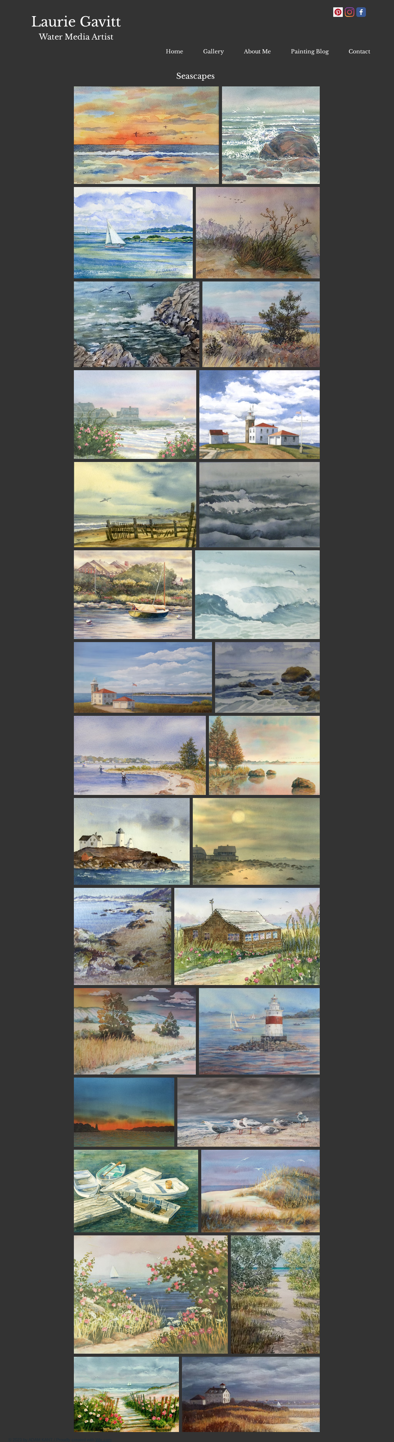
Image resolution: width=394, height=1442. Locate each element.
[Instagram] (349, 12)
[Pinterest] (338, 12)
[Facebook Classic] (361, 12)
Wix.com (103, 1439)
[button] (217, 51)
